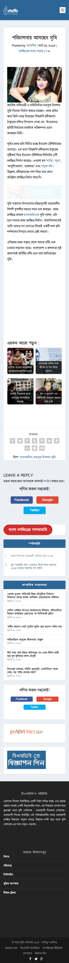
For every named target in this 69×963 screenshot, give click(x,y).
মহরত (39, 51)
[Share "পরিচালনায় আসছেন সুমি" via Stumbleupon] (27, 448)
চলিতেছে (7, 865)
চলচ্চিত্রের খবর (27, 51)
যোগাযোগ (27, 953)
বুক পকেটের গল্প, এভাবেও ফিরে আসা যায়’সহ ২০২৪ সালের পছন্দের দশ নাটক (33, 566)
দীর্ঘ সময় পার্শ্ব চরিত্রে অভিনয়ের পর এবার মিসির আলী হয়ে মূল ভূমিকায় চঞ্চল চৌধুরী (33, 654)
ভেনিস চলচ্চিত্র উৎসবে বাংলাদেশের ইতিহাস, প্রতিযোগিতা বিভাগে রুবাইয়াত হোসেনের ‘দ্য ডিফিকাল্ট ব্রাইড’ (34, 612)
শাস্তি (49, 161)
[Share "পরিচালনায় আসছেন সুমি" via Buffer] (56, 440)
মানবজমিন (26, 457)
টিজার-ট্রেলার (9, 892)
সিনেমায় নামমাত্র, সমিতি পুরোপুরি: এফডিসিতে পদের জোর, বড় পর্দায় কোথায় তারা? (32, 670)
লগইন (47, 481)
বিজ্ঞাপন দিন (40, 953)
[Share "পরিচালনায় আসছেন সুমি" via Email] (34, 448)
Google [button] (47, 500)
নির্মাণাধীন (8, 874)
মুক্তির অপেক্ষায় (10, 883)
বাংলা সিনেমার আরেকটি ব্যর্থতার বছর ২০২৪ (32, 556)
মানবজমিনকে (32, 215)
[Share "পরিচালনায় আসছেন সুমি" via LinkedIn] (49, 440)
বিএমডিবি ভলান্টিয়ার (30, 948)
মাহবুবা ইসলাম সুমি (44, 457)
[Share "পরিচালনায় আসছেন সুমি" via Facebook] (12, 440)
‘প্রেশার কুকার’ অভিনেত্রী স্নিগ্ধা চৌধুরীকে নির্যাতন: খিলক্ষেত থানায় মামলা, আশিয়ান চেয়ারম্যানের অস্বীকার (33, 595)
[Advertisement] (34, 303)
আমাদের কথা (11, 948)
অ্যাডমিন (31, 45)
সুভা (57, 161)
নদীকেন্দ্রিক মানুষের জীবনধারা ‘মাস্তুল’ (25, 639)
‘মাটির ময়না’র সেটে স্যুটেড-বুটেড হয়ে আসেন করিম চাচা (34, 626)
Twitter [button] (35, 510)
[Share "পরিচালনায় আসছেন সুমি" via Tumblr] (34, 440)
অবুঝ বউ (47, 166)
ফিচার (6, 856)
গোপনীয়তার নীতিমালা (52, 948)
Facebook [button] (21, 500)
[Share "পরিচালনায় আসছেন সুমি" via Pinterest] (42, 440)
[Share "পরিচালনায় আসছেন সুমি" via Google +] (27, 440)
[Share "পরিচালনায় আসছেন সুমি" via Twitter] (20, 440)
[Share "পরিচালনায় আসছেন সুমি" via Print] (42, 448)
